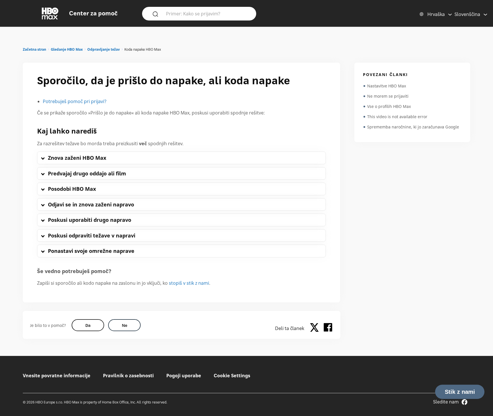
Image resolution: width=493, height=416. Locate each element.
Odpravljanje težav (103, 49)
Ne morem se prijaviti (388, 96)
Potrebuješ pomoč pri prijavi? (74, 101)
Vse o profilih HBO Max (389, 106)
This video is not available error (397, 116)
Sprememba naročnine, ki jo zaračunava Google (413, 127)
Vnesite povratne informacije (56, 375)
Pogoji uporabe (183, 375)
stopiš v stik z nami (189, 283)
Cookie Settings (232, 375)
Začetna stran (34, 49)
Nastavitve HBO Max (386, 86)
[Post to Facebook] (328, 328)
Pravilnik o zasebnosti (128, 375)
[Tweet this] (316, 328)
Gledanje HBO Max (67, 49)
